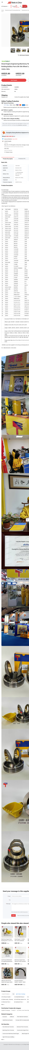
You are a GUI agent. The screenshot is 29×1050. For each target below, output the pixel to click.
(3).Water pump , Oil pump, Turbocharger (10, 999)
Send (13, 915)
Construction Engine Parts (22, 1030)
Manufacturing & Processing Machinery (12, 10)
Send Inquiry (14, 80)
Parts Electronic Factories (8, 1026)
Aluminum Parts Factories (22, 1026)
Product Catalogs (21, 994)
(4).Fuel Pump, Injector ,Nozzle (21, 999)
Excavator (5, 1016)
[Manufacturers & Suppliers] (14, 2)
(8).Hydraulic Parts (18, 1002)
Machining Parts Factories (8, 1030)
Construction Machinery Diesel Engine (11, 1033)
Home (2, 10)
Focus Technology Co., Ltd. (18, 1044)
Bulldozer (12, 1016)
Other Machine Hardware (22, 1016)
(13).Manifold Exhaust (19, 997)
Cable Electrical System (8, 1020)
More (2, 1039)
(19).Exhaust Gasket (5, 997)
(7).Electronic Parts (5, 1002)
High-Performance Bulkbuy (8, 1037)
